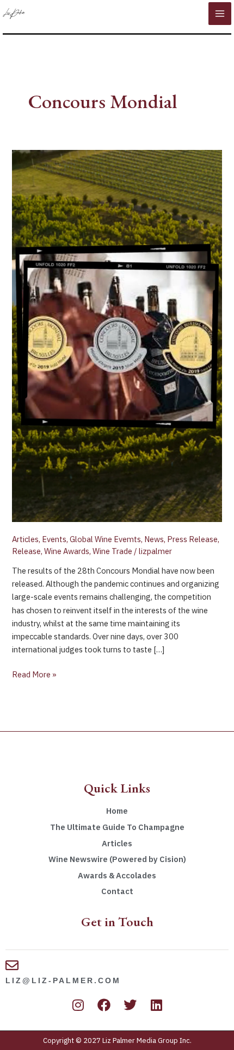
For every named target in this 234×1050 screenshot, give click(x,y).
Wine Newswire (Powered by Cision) (117, 859)
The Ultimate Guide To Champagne (117, 827)
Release (26, 551)
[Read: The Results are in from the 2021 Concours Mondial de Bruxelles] (116, 335)
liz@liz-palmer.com (63, 980)
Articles (25, 539)
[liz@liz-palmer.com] (12, 965)
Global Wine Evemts (105, 539)
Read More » (34, 674)
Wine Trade (112, 551)
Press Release (192, 539)
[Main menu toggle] (219, 13)
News (154, 539)
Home (117, 811)
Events (54, 539)
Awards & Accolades (117, 875)
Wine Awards (66, 551)
